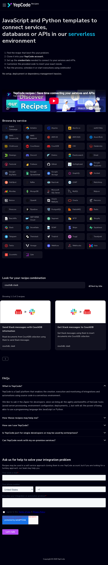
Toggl (75, 236)
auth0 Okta (98, 128)
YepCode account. (34, 56)
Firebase (33, 164)
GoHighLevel (78, 164)
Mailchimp (98, 182)
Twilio (11, 245)
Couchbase (34, 146)
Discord (33, 155)
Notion (12, 200)
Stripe (75, 227)
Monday (12, 191)
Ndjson (97, 191)
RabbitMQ (77, 209)
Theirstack (34, 236)
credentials (24, 60)
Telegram (12, 236)
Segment (54, 218)
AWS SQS (76, 137)
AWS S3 (54, 137)
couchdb (6, 346)
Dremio (54, 155)
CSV (74, 146)
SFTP (74, 218)
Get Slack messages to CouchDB (76, 327)
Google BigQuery (97, 164)
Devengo (12, 155)
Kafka (32, 182)
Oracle (75, 200)
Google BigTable (12, 173)
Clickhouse (13, 146)
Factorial (12, 164)
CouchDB (55, 146)
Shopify (97, 218)
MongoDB (34, 191)
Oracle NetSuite (54, 200)
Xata (95, 245)
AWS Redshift (33, 137)
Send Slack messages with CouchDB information (22, 329)
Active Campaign (13, 128)
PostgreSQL (56, 209)
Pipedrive (33, 209)
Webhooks (77, 245)
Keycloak (54, 182)
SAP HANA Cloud (34, 218)
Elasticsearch (78, 155)
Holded (97, 173)
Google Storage (54, 173)
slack (13, 346)
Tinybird (54, 236)
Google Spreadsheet (35, 173)
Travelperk (98, 236)
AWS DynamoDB (13, 137)
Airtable (33, 128)
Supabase (98, 227)
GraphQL (76, 173)
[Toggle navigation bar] (4, 5)
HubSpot (12, 182)
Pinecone (12, 209)
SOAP (53, 227)
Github (54, 164)
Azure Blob (98, 137)
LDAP (75, 182)
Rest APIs (13, 218)
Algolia (54, 128)
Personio (97, 200)
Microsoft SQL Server (55, 191)
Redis (96, 209)
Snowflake (34, 227)
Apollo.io (76, 128)
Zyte (32, 254)
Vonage (33, 245)
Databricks (98, 146)
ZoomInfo (13, 254)
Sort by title (96, 286)
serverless (81, 34)
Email (96, 155)
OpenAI (33, 200)
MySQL (75, 191)
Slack (11, 227)
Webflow (55, 245)
